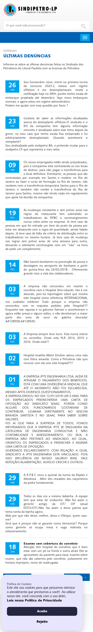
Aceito (42, 611)
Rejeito (42, 622)
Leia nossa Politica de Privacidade (34, 600)
